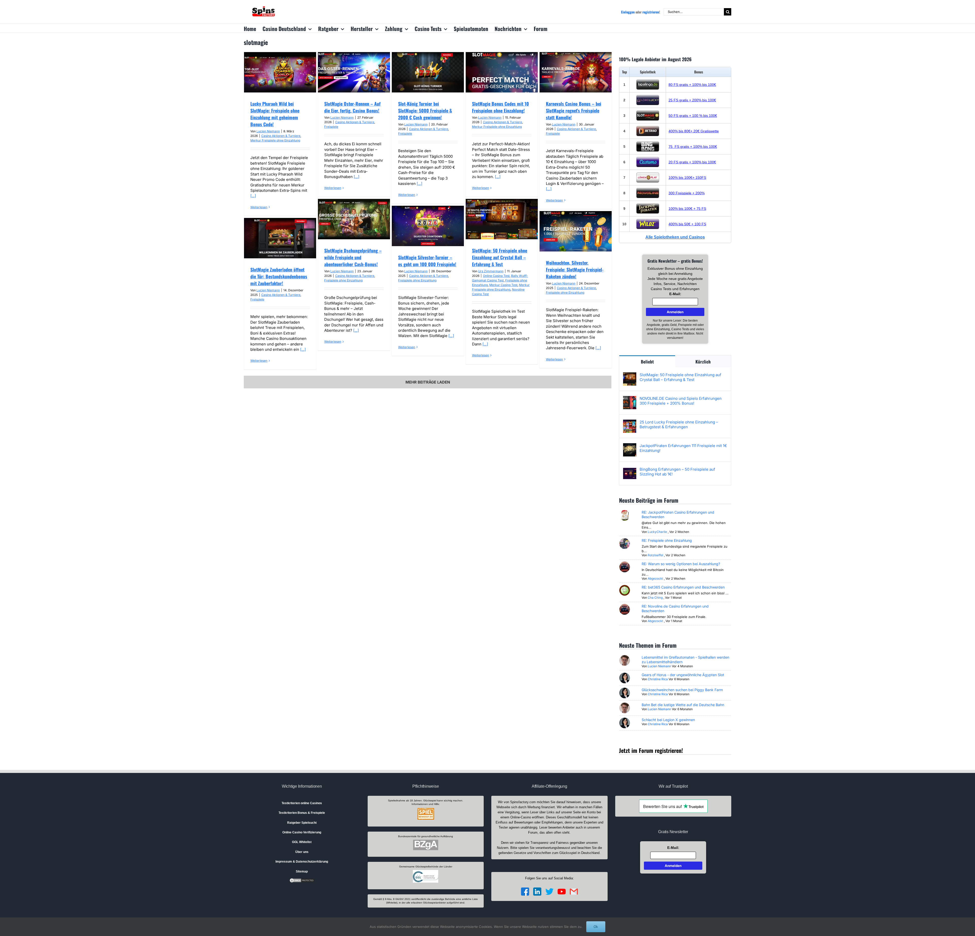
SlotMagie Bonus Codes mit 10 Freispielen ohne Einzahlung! (500, 107)
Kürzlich (703, 361)
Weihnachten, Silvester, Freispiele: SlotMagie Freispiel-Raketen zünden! (575, 269)
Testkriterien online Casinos (302, 803)
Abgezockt (655, 578)
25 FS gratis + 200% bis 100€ (692, 100)
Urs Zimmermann (490, 271)
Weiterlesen (258, 207)
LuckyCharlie (657, 532)
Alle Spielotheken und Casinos (675, 237)
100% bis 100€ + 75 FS (687, 209)
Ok (596, 927)
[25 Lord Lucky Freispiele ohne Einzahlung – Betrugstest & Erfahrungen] (629, 422)
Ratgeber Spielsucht (302, 822)
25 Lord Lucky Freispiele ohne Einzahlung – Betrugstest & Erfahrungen (679, 424)
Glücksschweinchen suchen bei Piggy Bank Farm (682, 690)
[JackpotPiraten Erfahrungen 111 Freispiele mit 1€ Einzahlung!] (629, 445)
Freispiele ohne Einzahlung (343, 280)
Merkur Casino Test (503, 285)
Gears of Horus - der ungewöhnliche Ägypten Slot (683, 675)
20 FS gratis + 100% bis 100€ (692, 162)
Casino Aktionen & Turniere (280, 136)
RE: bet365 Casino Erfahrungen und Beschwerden (683, 587)
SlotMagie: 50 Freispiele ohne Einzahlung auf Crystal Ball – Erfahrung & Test (499, 257)
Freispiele (331, 127)
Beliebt (647, 361)
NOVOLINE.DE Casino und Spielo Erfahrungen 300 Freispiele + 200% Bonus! (681, 401)
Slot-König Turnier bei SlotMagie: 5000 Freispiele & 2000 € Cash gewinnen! (425, 110)
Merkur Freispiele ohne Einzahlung (275, 140)
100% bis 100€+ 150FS (687, 178)
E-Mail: (675, 294)
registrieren (650, 11)
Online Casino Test (496, 276)
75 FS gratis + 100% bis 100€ (693, 147)
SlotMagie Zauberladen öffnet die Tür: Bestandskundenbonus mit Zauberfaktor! (278, 276)
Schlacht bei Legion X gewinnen (668, 720)
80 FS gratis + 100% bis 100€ (692, 85)
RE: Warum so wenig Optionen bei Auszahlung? (681, 564)
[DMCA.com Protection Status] (302, 880)
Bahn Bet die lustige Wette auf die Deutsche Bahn (683, 705)
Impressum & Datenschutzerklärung (301, 861)
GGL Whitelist (302, 842)
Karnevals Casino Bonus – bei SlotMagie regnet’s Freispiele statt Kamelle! (573, 110)
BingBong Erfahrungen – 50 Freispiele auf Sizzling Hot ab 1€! (677, 472)
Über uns (301, 852)
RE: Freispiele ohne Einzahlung (667, 540)
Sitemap (302, 871)
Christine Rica (658, 679)
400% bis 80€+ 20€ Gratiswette (694, 131)
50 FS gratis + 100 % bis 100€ (693, 116)
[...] (253, 195)
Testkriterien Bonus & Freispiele (302, 813)
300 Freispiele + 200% (687, 193)
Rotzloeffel (655, 555)
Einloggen (628, 11)
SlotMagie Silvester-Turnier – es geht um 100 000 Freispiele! (427, 260)
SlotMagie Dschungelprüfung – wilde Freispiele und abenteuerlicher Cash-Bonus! (353, 257)
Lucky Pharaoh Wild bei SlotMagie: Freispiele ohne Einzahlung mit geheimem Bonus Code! (274, 114)
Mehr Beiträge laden (427, 382)
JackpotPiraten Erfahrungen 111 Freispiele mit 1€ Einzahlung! (683, 448)
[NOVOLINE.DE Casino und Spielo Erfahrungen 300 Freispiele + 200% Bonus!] (629, 398)
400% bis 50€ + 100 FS (687, 224)
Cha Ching (655, 597)
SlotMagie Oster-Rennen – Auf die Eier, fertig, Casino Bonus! (352, 107)
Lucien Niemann (268, 131)
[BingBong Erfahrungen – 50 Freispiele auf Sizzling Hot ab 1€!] (629, 469)
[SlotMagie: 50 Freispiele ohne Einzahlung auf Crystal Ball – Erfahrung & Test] (629, 375)
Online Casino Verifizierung (301, 832)
